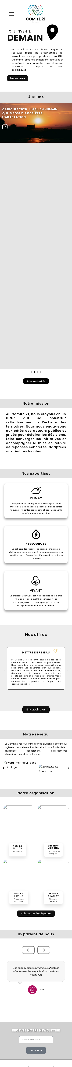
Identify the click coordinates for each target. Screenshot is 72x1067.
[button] (4, 670)
